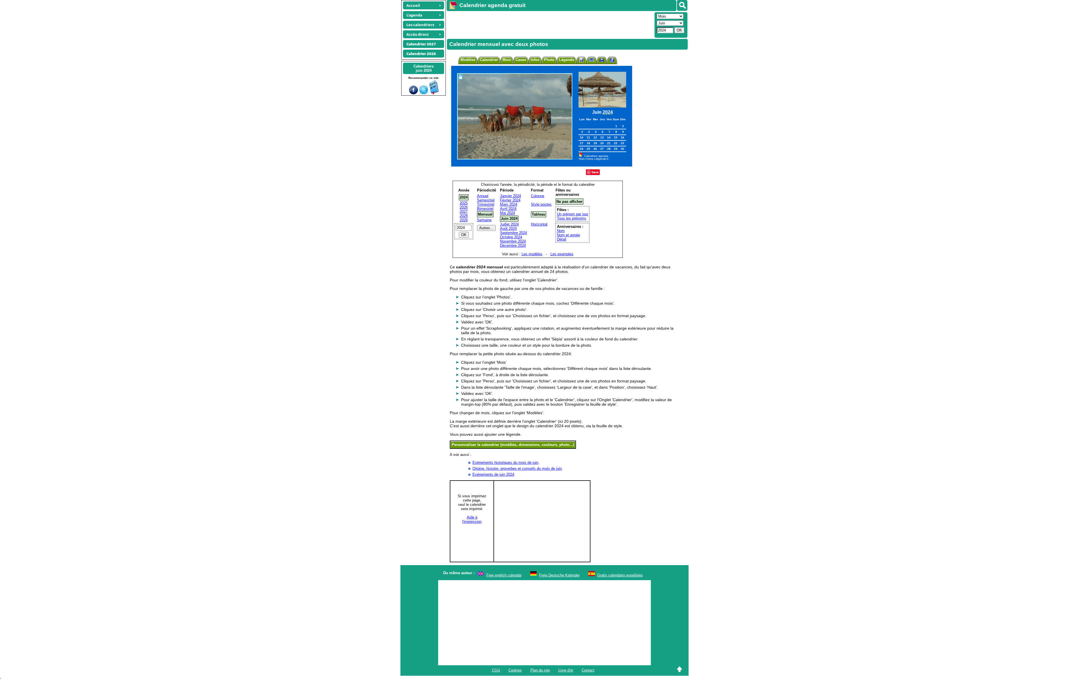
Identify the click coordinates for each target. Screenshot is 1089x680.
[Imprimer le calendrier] (602, 61)
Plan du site (540, 670)
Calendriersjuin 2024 (423, 68)
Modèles (468, 60)
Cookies (515, 670)
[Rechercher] (682, 5)
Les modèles (532, 254)
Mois (507, 60)
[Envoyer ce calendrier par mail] (591, 59)
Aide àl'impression (472, 519)
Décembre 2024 (513, 245)
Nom (561, 231)
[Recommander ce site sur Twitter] (423, 93)
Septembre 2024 (513, 233)
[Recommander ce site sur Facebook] (413, 93)
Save (595, 172)
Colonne (537, 196)
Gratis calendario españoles (620, 575)
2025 (464, 203)
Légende (566, 60)
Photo (549, 60)
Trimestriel (485, 204)
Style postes (541, 204)
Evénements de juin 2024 (493, 474)
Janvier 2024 (510, 196)
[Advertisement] (550, 24)
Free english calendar (504, 575)
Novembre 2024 (513, 241)
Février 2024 (510, 200)
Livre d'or (565, 670)
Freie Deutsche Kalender (559, 575)
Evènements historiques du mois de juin (505, 462)
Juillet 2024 (509, 224)
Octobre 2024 (511, 237)
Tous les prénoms (571, 218)
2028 (464, 216)
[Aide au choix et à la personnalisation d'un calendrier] (612, 61)
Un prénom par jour (572, 214)
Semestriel (486, 200)
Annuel (482, 196)
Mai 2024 (507, 213)
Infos (535, 60)
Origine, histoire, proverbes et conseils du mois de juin (517, 468)
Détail (561, 239)
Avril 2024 (508, 209)
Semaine (484, 220)
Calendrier (489, 60)
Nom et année (568, 235)
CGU (496, 670)
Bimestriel (485, 209)
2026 (464, 207)
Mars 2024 (508, 204)
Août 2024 (508, 228)
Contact (588, 670)
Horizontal (539, 224)
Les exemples (561, 254)
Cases (521, 60)
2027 (464, 211)
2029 (464, 220)
